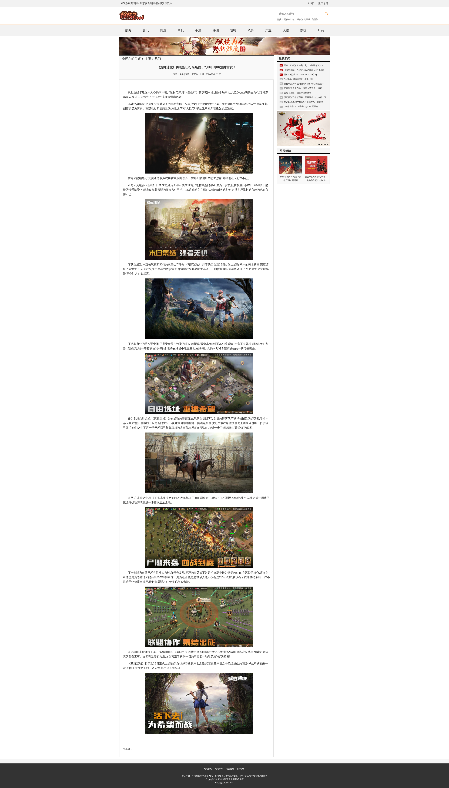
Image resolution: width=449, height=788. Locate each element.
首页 (128, 30)
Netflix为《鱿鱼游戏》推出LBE (298, 79)
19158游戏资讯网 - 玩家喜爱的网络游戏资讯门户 (145, 3)
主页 (148, 59)
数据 (303, 30)
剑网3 (311, 3)
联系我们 (241, 768)
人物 (286, 30)
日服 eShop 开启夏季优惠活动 (297, 93)
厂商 (321, 30)
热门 (158, 59)
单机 (180, 30)
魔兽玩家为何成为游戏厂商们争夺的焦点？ (304, 83)
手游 (198, 30)
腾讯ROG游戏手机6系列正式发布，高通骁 (303, 102)
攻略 (233, 30)
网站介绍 (208, 768)
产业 (268, 30)
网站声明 (219, 768)
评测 (216, 30)
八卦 (251, 30)
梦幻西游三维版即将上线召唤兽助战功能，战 (305, 97)
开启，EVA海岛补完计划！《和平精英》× (303, 65)
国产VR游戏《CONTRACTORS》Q (300, 74)
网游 (163, 30)
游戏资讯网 (229, 779)
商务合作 (230, 768)
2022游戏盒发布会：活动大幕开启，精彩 (303, 88)
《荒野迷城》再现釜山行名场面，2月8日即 (304, 70)
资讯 (145, 30)
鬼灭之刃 (323, 3)
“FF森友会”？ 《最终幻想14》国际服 (301, 106)
